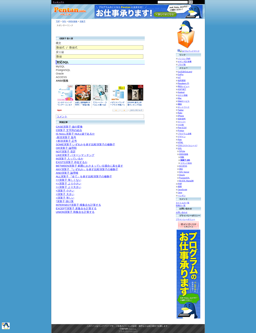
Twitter (181, 110)
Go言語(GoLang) (185, 72)
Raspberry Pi (183, 83)
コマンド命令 (186, 163)
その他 (181, 125)
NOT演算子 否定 (66, 151)
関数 (182, 157)
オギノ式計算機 (184, 61)
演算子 (82, 21)
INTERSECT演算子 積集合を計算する (78, 204)
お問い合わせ (181, 212)
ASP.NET (182, 89)
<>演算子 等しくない (68, 180)
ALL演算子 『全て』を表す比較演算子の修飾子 (84, 176)
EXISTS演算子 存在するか (71, 162)
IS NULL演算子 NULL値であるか (75, 133)
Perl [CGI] (182, 128)
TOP (58, 21)
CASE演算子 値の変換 (69, 126)
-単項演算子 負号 (66, 137)
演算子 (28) (185, 160)
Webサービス (183, 101)
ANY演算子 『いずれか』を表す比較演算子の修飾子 (87, 169)
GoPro (180, 74)
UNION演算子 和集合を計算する (75, 212)
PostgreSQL (184, 178)
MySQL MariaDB (186, 181)
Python (181, 131)
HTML (180, 142)
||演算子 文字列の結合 (69, 130)
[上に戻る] (6, 329)
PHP (180, 184)
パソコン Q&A (184, 58)
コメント (62, 116)
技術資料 (182, 119)
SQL (64, 21)
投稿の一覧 (180, 205)
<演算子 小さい (65, 190)
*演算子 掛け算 (65, 201)
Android (181, 92)
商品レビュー (183, 86)
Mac (180, 98)
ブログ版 (182, 64)
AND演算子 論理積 (67, 172)
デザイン (182, 136)
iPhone (181, 116)
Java (180, 192)
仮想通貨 (182, 80)
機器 (180, 104)
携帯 (180, 187)
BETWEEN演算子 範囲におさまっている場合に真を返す (89, 165)
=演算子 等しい (65, 197)
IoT (179, 77)
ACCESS (183, 166)
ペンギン (182, 195)
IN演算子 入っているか (69, 158)
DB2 (181, 169)
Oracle (182, 175)
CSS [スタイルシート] (187, 145)
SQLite (182, 151)
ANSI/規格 (72, 21)
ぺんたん (132, 329)
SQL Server (184, 172)
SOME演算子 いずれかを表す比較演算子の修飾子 (85, 144)
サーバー (182, 122)
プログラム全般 (184, 134)
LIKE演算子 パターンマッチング (75, 155)
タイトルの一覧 (182, 203)
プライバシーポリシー (185, 219)
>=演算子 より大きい (68, 187)
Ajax (180, 139)
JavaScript (182, 189)
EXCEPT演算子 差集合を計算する (76, 208)
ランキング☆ (58, 2)
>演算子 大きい (65, 194)
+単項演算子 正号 (66, 140)
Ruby (180, 113)
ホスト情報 (183, 95)
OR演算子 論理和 (66, 148)
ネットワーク (183, 107)
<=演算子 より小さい (68, 183)
